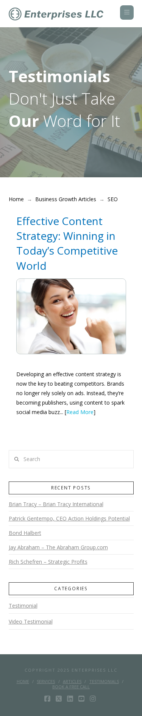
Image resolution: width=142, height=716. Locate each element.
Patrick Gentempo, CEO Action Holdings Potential (69, 518)
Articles (72, 681)
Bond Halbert (25, 532)
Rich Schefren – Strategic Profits (48, 561)
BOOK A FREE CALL (71, 686)
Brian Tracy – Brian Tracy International (56, 504)
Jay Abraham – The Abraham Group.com (58, 547)
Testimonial (23, 605)
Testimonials (104, 681)
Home (23, 681)
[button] (127, 12)
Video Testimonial (31, 621)
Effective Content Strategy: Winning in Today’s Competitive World (67, 243)
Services (46, 681)
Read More (80, 412)
